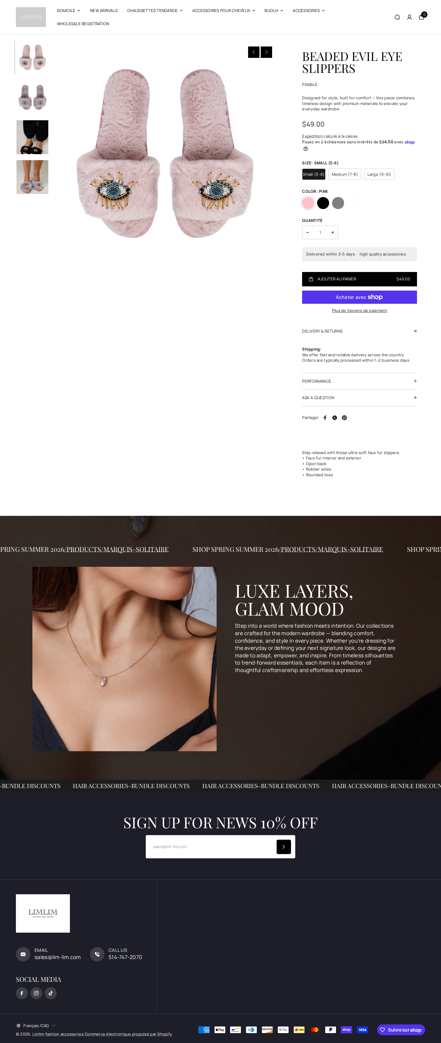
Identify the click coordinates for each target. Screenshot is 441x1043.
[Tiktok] (51, 993)
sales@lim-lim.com (57, 957)
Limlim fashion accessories (58, 1034)
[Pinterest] (344, 417)
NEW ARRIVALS (104, 10)
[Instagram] (36, 993)
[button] (254, 52)
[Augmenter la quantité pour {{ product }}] (333, 232)
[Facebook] (325, 417)
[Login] (409, 17)
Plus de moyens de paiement (359, 310)
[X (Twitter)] (334, 417)
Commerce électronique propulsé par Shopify (128, 1034)
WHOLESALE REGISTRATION (83, 23)
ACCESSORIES (306, 10)
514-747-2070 (125, 957)
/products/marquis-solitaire (150, 549)
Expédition (312, 136)
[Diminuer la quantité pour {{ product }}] (307, 232)
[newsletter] (284, 847)
